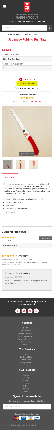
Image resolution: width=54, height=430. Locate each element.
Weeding (26, 375)
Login (26, 365)
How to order (26, 360)
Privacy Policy (26, 342)
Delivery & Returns (26, 362)
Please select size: (10, 55)
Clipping (26, 378)
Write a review (45, 238)
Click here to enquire (27, 83)
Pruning (11, 34)
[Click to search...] (49, 28)
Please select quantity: (12, 64)
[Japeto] (27, 7)
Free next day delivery (26, 333)
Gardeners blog (26, 357)
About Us (25, 328)
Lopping (26, 383)
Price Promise (26, 331)
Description (10, 177)
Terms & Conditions (25, 339)
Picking (25, 386)
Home (4, 34)
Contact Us (26, 344)
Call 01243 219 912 (15, 301)
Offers (25, 392)
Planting (26, 389)
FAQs (26, 354)
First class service (25, 336)
